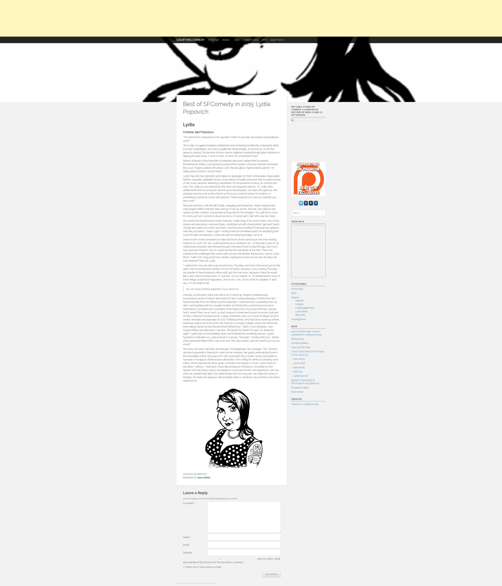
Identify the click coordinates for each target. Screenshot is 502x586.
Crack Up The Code (300, 347)
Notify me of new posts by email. (203, 567)
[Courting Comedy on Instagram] (316, 203)
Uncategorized (298, 319)
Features (225, 40)
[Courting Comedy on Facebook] (306, 203)
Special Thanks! (276, 40)
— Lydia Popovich (299, 376)
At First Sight (213, 40)
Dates (237, 40)
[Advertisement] (78, 18)
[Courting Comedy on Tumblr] (311, 203)
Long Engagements (304, 308)
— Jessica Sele (298, 363)
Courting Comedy (190, 39)
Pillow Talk (300, 315)
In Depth (299, 304)
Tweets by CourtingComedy (305, 404)
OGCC (264, 40)
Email (186, 545)
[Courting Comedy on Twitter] (301, 203)
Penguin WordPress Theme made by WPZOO (196, 583)
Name (187, 537)
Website (187, 552)
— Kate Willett (298, 367)
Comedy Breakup (299, 343)
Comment (189, 503)
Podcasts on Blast (300, 387)
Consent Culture (251, 40)
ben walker (204, 477)
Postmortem (297, 392)
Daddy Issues (297, 339)
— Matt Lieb (297, 371)
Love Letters (301, 311)
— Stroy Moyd (298, 359)
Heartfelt (299, 300)
